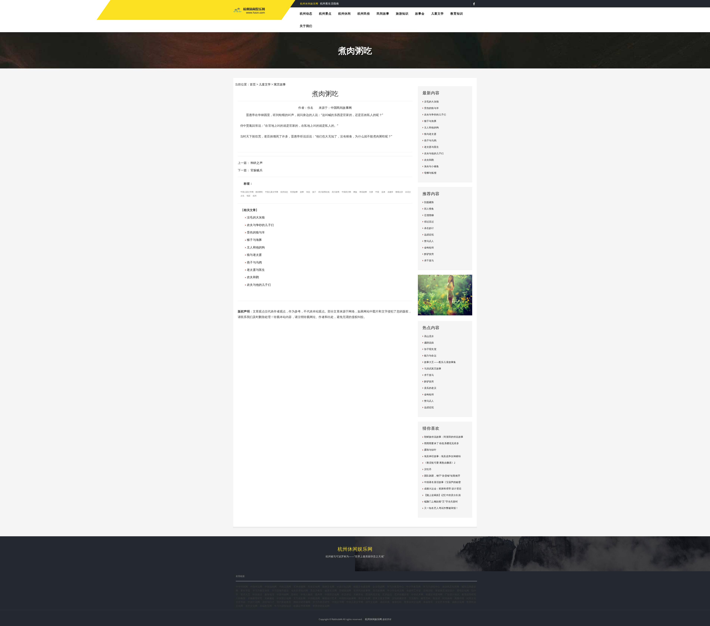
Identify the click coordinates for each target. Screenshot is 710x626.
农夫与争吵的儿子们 (260, 225)
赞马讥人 (429, 241)
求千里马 (429, 260)
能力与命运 (430, 355)
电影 (248, 195)
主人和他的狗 (256, 247)
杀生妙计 (429, 228)
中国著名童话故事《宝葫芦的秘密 (442, 482)
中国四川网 (346, 192)
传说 (308, 192)
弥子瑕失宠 (430, 349)
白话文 (408, 192)
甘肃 (371, 192)
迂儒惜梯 (429, 215)
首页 (253, 84)
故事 (302, 192)
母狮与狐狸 (430, 172)
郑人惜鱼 (429, 208)
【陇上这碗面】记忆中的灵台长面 (442, 495)
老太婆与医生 (256, 270)
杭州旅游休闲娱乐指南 (323, 3)
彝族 (355, 192)
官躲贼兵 (257, 170)
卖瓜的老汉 (430, 388)
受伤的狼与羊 (256, 232)
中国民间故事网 (341, 108)
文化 (242, 195)
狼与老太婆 (254, 255)
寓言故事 (280, 84)
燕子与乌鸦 (254, 262)
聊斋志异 (399, 192)
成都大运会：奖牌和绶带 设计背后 (442, 488)
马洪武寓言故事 (432, 368)
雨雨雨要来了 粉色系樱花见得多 (441, 443)
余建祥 (390, 192)
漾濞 (383, 192)
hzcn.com (337, 619)
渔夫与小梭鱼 (431, 166)
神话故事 (363, 192)
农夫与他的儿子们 (259, 285)
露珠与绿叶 (430, 449)
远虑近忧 (429, 234)
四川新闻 (335, 192)
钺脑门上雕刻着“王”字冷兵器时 (441, 501)
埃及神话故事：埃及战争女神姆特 (442, 456)
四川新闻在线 (323, 192)
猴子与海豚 (254, 240)
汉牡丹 (428, 469)
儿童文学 (265, 84)
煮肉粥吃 (259, 192)
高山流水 (429, 336)
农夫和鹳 (253, 277)
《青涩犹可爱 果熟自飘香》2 (439, 462)
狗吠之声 (257, 163)
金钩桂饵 (429, 247)
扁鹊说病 (429, 342)
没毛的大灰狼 (256, 217)
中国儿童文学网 (247, 192)
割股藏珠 (429, 202)
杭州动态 (284, 192)
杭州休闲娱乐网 (373, 619)
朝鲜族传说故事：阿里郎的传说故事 (443, 436)
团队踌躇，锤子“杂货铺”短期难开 (442, 475)
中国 (377, 192)
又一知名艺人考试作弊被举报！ (441, 508)
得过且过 (429, 221)
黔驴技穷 (429, 254)
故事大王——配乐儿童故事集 (440, 362)
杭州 (254, 195)
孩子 (314, 192)
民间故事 (294, 192)
